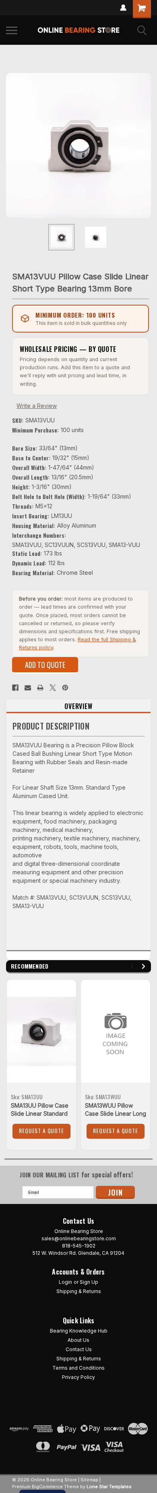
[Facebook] (15, 687)
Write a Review (37, 405)
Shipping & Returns (78, 1291)
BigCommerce (47, 1486)
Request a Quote (41, 1130)
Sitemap (89, 1480)
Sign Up (89, 1282)
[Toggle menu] (11, 30)
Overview (78, 706)
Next (145, 145)
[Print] (40, 687)
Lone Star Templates (109, 1486)
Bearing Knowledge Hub (78, 1331)
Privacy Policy (78, 1377)
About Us (78, 1340)
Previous (12, 145)
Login (65, 1282)
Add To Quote (45, 664)
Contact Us (79, 1349)
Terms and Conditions (78, 1368)
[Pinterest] (65, 687)
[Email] (28, 687)
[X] (53, 687)
